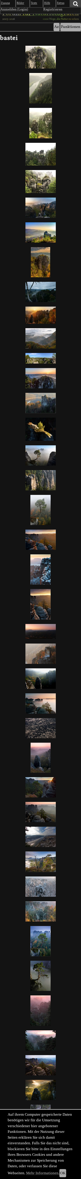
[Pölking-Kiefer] (40, 787)
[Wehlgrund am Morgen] (40, 480)
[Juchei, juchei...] (40, 654)
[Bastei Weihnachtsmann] (40, 232)
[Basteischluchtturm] (40, 429)
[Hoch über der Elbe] (40, 88)
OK (62, 1173)
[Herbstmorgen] (40, 338)
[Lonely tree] (40, 976)
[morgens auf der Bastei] (40, 292)
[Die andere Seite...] (40, 758)
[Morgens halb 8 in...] (40, 208)
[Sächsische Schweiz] (40, 358)
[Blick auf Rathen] (40, 57)
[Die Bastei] (40, 154)
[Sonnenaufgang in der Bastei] (40, 678)
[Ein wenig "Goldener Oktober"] (40, 604)
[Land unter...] (40, 703)
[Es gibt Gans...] (40, 569)
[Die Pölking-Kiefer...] (40, 941)
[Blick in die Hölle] (40, 1010)
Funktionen (70, 27)
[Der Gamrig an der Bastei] (40, 1090)
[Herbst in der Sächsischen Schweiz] (40, 911)
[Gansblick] (40, 861)
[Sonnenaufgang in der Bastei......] (40, 631)
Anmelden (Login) (14, 9)
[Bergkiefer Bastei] (40, 510)
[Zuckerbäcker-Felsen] (40, 886)
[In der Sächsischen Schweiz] (40, 181)
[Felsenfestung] (40, 262)
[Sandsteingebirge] (40, 123)
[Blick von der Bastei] (40, 837)
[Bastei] (40, 1065)
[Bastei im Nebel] (40, 1040)
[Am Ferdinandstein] (40, 540)
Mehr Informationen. (42, 1173)
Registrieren (52, 9)
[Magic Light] (40, 455)
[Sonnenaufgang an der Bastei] (40, 378)
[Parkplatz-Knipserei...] (40, 812)
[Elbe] (40, 728)
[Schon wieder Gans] (40, 403)
